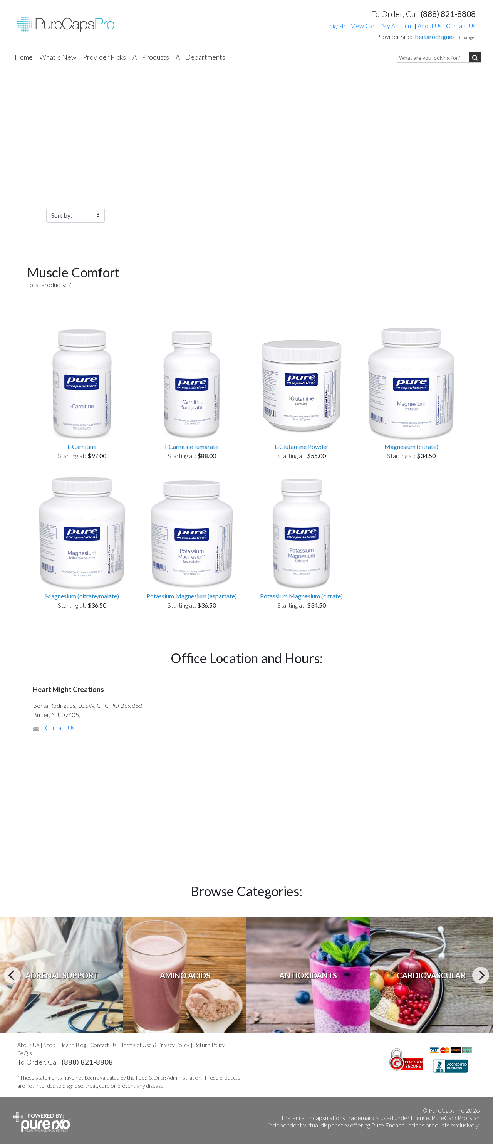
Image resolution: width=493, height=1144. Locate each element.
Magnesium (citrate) (411, 446)
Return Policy (209, 1045)
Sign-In (338, 25)
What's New (57, 57)
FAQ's (24, 1053)
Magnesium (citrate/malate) (82, 596)
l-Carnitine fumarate (191, 446)
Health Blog (72, 1045)
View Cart (364, 25)
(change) (467, 37)
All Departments (200, 57)
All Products (150, 57)
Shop (49, 1045)
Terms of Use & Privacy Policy (155, 1045)
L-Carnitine (81, 446)
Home (24, 57)
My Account (397, 25)
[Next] (480, 975)
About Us (430, 25)
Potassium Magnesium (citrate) (301, 596)
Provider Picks (104, 57)
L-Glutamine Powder (302, 446)
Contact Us (461, 25)
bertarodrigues (435, 36)
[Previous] (12, 975)
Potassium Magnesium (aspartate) (191, 596)
